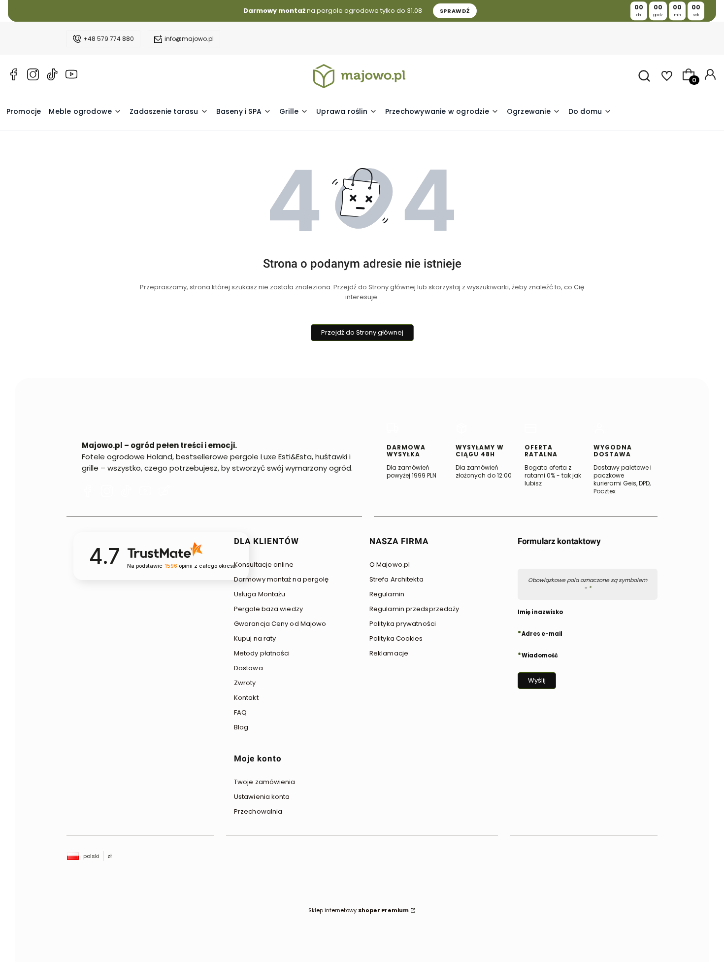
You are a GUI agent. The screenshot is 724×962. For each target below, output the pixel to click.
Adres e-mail (542, 633)
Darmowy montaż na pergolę (281, 579)
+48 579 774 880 (108, 38)
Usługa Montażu (259, 594)
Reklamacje (388, 653)
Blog (241, 727)
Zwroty (245, 682)
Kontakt (246, 697)
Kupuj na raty (255, 638)
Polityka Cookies (396, 638)
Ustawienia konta (262, 796)
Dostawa (248, 668)
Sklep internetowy (358, 910)
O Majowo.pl (389, 564)
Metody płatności (262, 653)
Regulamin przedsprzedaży (414, 609)
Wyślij (537, 680)
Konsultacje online (264, 564)
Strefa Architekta (396, 579)
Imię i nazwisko (540, 612)
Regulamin (386, 594)
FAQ (240, 712)
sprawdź (455, 11)
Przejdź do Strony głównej (362, 332)
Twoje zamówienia (265, 782)
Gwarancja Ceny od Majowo (280, 623)
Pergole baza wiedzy (268, 609)
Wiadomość (540, 655)
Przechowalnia (258, 811)
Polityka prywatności (402, 623)
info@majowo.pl (189, 38)
